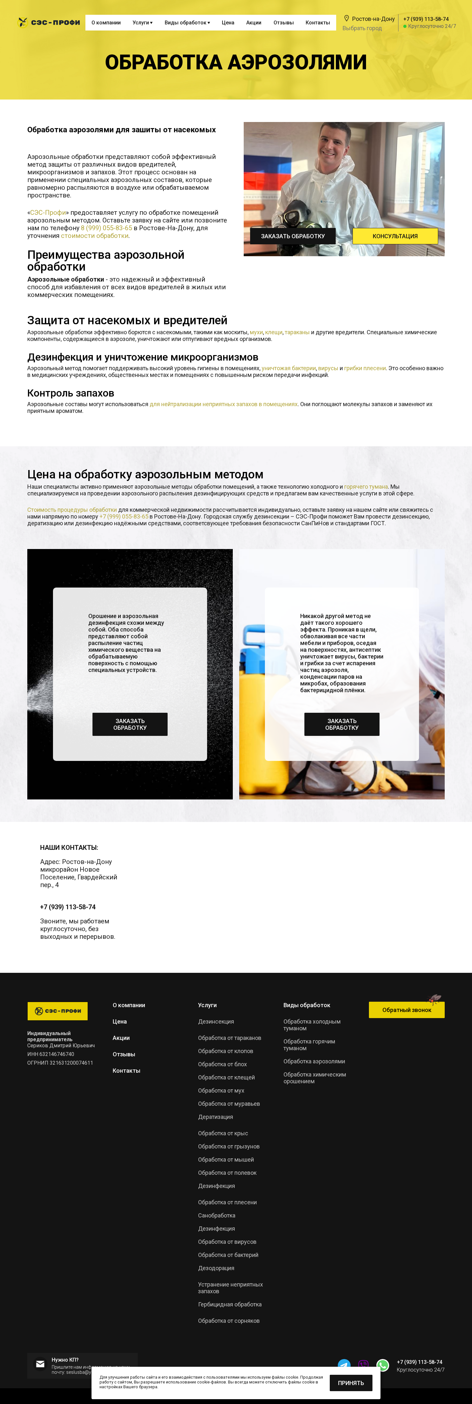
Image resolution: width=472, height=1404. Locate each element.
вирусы (328, 368)
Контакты (318, 23)
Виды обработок (307, 1005)
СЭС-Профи (48, 212)
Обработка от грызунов (229, 1146)
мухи (256, 332)
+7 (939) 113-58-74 (67, 907)
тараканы (297, 332)
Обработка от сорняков (229, 1320)
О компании (106, 23)
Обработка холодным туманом (312, 1025)
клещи (274, 332)
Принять (351, 1383)
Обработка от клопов (225, 1051)
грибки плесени (365, 368)
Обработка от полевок (227, 1172)
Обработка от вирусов (227, 1241)
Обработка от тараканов (229, 1037)
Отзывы (284, 23)
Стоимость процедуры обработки (72, 509)
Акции (253, 23)
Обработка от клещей (226, 1077)
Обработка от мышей (226, 1159)
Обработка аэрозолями (314, 1061)
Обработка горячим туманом (309, 1044)
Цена (228, 23)
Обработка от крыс (223, 1133)
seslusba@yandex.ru (87, 1372)
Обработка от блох (222, 1064)
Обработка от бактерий (228, 1254)
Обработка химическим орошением (315, 1078)
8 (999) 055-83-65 (106, 228)
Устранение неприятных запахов (230, 1288)
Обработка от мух (221, 1090)
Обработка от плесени (227, 1202)
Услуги (207, 1005)
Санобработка (216, 1215)
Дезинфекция (216, 1228)
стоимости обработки (94, 236)
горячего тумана (366, 486)
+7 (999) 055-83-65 (124, 516)
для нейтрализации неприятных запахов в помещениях (224, 404)
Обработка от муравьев (229, 1103)
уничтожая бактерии (289, 368)
